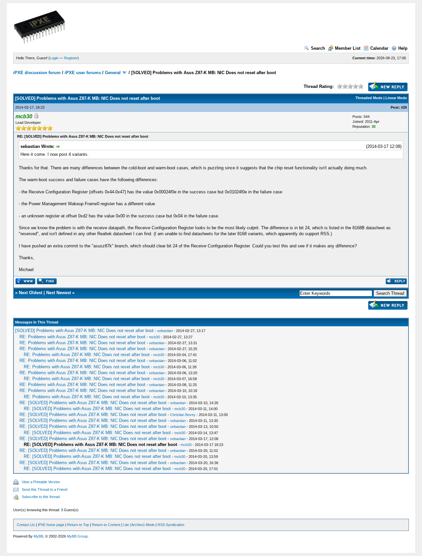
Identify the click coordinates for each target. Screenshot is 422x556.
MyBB (38, 536)
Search (318, 48)
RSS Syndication (171, 525)
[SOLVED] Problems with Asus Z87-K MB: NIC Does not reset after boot (84, 330)
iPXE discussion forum (37, 72)
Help (402, 48)
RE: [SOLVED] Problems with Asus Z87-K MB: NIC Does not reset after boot (92, 402)
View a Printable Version (41, 482)
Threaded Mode (368, 98)
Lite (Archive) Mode (139, 525)
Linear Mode (396, 98)
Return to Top (78, 525)
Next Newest (58, 292)
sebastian (165, 331)
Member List (347, 48)
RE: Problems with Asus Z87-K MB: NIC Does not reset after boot (82, 336)
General (113, 72)
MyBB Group (77, 536)
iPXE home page (51, 525)
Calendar (379, 48)
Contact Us (26, 525)
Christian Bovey (183, 415)
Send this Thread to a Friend (44, 489)
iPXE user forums (83, 72)
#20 (404, 107)
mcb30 (154, 337)
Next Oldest (30, 292)
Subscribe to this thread (41, 497)
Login (54, 58)
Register (70, 58)
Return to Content (106, 525)
